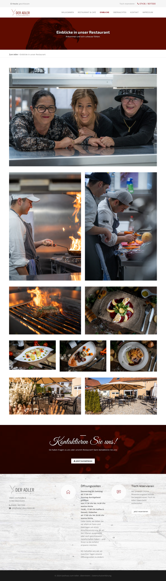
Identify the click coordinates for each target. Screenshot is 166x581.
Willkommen (67, 12)
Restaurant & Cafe (87, 12)
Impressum (148, 12)
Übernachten (119, 12)
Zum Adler (13, 54)
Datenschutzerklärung (101, 575)
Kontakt (134, 12)
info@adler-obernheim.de (23, 508)
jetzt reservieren (141, 511)
